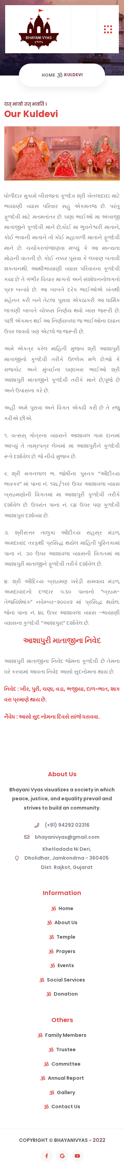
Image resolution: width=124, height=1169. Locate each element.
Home (48, 75)
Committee (66, 1064)
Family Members (65, 1035)
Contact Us (65, 1106)
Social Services (66, 979)
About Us (66, 922)
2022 (99, 1140)
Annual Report (66, 1078)
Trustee (66, 1049)
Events (66, 965)
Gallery (66, 1092)
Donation (66, 993)
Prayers (65, 951)
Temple (65, 936)
